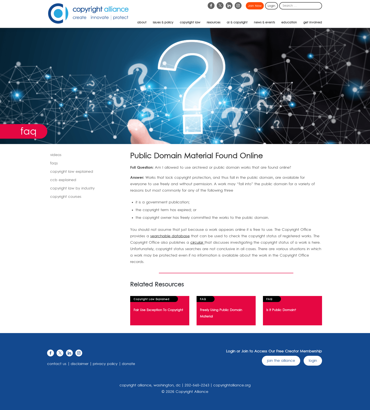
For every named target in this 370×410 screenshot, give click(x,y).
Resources (213, 22)
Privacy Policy (105, 364)
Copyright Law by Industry (72, 188)
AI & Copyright (237, 22)
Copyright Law (190, 22)
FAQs (54, 163)
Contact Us (56, 364)
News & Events (264, 22)
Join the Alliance (281, 360)
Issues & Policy (163, 22)
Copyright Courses (65, 196)
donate (128, 364)
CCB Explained (63, 180)
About (141, 22)
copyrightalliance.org (232, 385)
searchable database (170, 236)
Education (289, 22)
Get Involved (312, 22)
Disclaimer (79, 364)
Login (271, 6)
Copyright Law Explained (71, 171)
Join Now (255, 6)
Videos (55, 155)
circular (197, 242)
